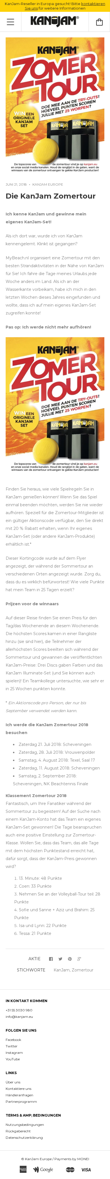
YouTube (13, 1059)
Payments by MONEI (71, 1159)
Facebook (13, 1040)
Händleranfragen (19, 1095)
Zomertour (82, 970)
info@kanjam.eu (19, 1016)
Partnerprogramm (21, 1101)
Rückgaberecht (18, 1131)
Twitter (11, 1046)
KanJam (62, 970)
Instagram (14, 1052)
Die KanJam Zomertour (51, 196)
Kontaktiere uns (18, 1088)
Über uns (13, 1082)
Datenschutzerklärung (24, 1137)
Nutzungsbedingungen (25, 1124)
